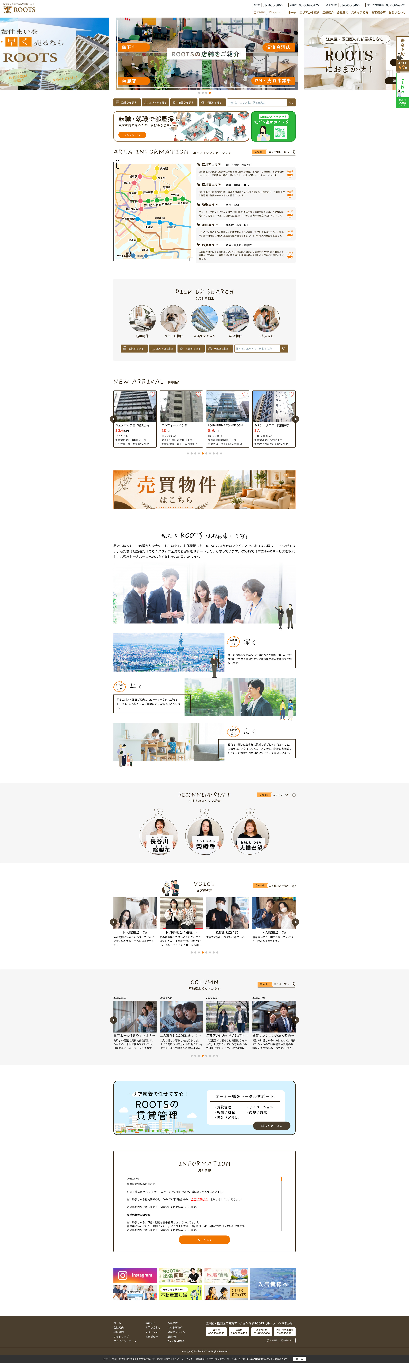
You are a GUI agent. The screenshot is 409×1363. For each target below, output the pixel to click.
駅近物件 (172, 1336)
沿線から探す (129, 102)
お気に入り (277, 12)
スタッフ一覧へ (281, 795)
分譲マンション (176, 1332)
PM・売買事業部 (82, 80)
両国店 (223, 41)
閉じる (299, 1359)
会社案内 (342, 12)
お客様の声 (378, 12)
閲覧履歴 (261, 12)
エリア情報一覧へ (279, 152)
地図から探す (186, 102)
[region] (204, 1204)
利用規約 (118, 1332)
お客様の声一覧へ (279, 885)
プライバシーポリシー (126, 1341)
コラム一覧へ (281, 984)
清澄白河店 (88, 47)
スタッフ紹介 (359, 12)
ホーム (292, 12)
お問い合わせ (397, 12)
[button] (199, 93)
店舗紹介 (328, 12)
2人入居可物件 (175, 1341)
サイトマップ (121, 1336)
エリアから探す (309, 12)
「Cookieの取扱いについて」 (258, 1359)
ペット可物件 (175, 1327)
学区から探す (214, 102)
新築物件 (172, 1323)
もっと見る (204, 1240)
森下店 (212, 62)
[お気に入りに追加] (152, 394)
